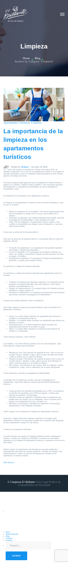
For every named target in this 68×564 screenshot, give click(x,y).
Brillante (25, 167)
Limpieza (36, 122)
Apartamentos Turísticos (16, 122)
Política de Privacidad (38, 485)
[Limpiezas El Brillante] (15, 14)
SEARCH (16, 556)
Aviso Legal (41, 482)
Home (26, 58)
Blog (37, 58)
